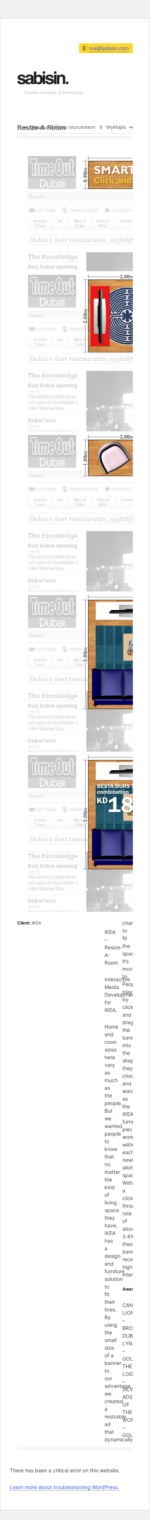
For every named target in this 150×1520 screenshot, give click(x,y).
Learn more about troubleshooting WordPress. (64, 1487)
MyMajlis (116, 127)
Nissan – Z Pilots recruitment (62, 127)
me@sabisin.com (109, 48)
